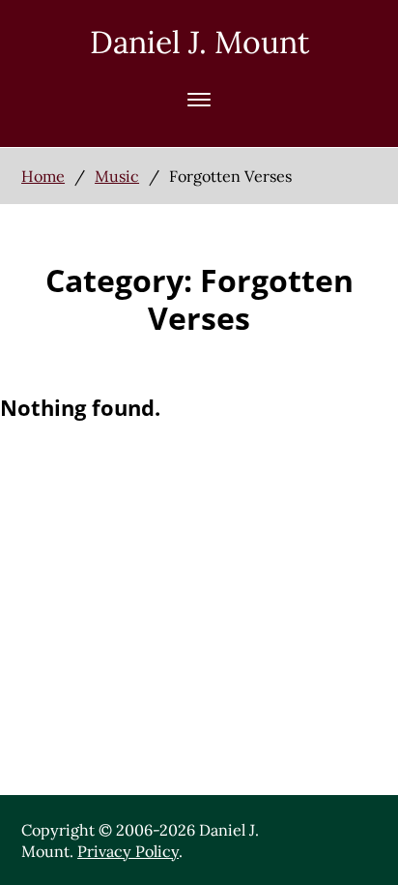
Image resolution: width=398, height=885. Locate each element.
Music (117, 176)
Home (43, 176)
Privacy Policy (128, 851)
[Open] (199, 99)
